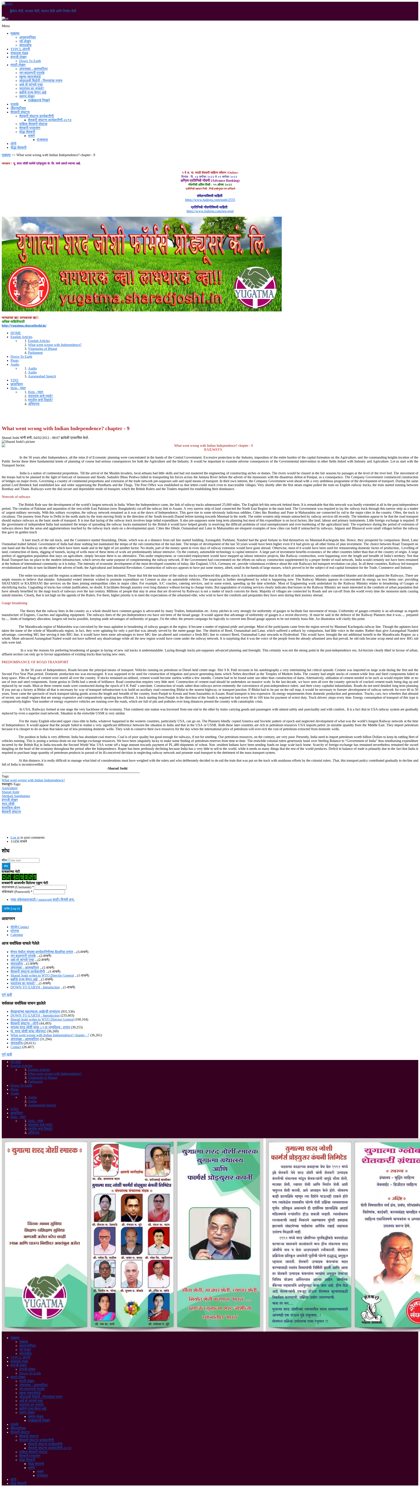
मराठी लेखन (17, 65)
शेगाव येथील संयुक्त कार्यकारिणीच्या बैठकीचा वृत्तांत (41, 952)
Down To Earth (30, 61)
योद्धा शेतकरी (27, 132)
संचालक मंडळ (19, 53)
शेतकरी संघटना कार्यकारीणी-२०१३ (50, 120)
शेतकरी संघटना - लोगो (24, 1023)
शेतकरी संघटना (20, 112)
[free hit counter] (19, 879)
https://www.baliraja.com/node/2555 (210, 200)
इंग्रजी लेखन (18, 57)
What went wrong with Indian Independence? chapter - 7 (49, 1035)
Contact (15, 1047)
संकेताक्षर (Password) (17, 892)
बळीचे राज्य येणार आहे (32, 92)
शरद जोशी (8, 804)
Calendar (16, 935)
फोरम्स (14, 931)
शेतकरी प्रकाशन (29, 128)
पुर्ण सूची (7, 995)
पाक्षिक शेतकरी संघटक (33, 124)
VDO (14, 380)
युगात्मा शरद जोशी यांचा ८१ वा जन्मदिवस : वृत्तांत (40, 1027)
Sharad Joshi (10, 792)
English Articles (21, 337)
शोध (5, 860)
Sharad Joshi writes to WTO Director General (42, 975)
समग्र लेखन (27, 96)
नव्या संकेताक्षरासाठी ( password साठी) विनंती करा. (42, 899)
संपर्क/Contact (19, 927)
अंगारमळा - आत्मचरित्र (33, 69)
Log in (15, 837)
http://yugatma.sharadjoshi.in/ (24, 325)
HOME (15, 333)
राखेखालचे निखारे (39, 100)
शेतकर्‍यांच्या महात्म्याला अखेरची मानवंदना (35, 1011)
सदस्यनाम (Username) (18, 887)
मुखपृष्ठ (14, 33)
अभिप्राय (33, 404)
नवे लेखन (25, 41)
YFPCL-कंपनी (20, 49)
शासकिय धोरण (11, 808)
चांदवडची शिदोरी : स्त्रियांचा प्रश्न (40, 80)
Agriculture (10, 788)
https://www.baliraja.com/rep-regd (210, 211)
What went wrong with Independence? (55, 345)
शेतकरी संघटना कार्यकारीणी (36, 116)
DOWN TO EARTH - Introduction (35, 987)
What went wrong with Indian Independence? (33, 780)
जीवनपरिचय (18, 108)
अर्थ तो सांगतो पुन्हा (31, 84)
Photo (14, 360)
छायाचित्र (16, 384)
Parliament (35, 352)
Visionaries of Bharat (42, 349)
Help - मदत (18, 388)
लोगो (13, 143)
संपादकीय (25, 45)
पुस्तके (14, 104)
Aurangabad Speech (42, 376)
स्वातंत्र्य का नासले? (31, 88)
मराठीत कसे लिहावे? (40, 400)
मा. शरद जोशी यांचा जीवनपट (28, 1031)
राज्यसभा (42, 139)
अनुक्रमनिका (27, 37)
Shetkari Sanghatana (16, 796)
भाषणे (31, 136)
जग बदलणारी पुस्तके (32, 73)
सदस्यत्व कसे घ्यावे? (40, 396)
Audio (14, 364)
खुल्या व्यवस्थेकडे (30, 77)
